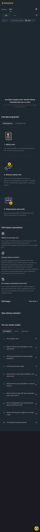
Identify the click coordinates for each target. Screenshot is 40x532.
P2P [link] (10, 9)
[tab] (4, 9)
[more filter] (37, 15)
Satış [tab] (14, 15)
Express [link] (4, 9)
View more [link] (32, 301)
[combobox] (5, 20)
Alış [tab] (6, 15)
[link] (22, 366)
